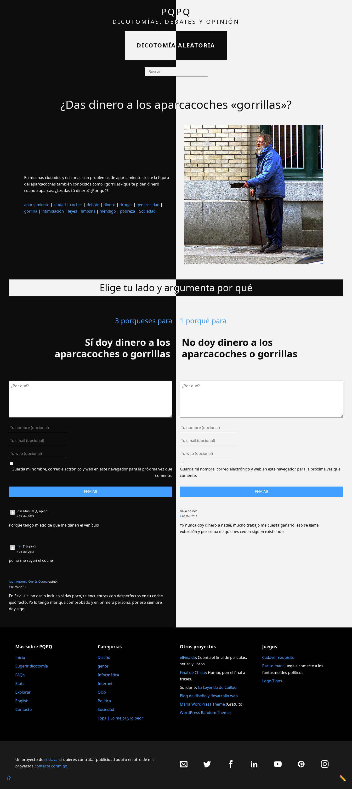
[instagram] (325, 766)
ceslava (50, 759)
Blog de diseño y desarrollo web (209, 695)
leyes (72, 211)
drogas (125, 204)
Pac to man (272, 665)
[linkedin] (254, 766)
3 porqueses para (143, 320)
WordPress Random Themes (206, 712)
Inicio (20, 657)
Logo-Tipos (272, 681)
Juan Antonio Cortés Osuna (28, 581)
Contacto (23, 709)
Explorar (23, 692)
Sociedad (147, 211)
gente (103, 666)
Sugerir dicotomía (31, 666)
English (21, 700)
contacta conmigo (50, 766)
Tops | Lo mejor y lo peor (120, 718)
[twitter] (207, 766)
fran (19, 546)
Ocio (102, 692)
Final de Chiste (193, 672)
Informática (108, 675)
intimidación (52, 211)
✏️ (342, 778)
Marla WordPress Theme (202, 704)
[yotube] (278, 766)
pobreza (127, 211)
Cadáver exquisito (278, 657)
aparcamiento (37, 204)
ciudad (60, 204)
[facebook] (230, 766)
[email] (183, 766)
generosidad (147, 204)
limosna (88, 211)
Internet (105, 683)
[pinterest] (301, 766)
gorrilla (30, 211)
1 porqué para (203, 320)
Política (104, 700)
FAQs (20, 675)
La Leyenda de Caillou (217, 687)
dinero (109, 204)
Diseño (104, 657)
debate (93, 204)
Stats (19, 683)
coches (76, 204)
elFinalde (188, 657)
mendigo (108, 211)
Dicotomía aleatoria (176, 45)
